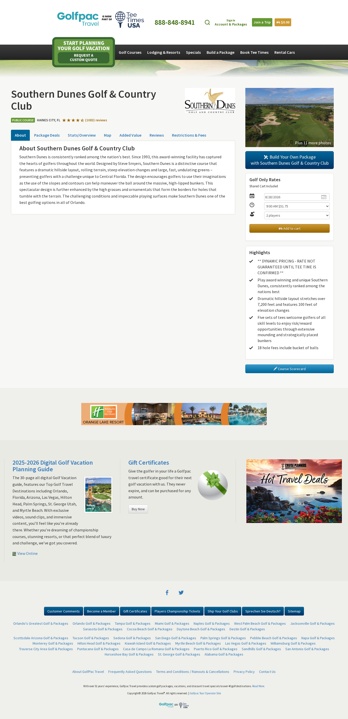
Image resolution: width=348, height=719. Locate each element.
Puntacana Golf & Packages (98, 649)
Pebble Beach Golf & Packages (273, 638)
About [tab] (20, 135)
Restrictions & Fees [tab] (189, 135)
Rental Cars (284, 52)
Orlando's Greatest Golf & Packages (40, 623)
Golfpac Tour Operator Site (205, 693)
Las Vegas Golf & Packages (245, 643)
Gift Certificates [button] (135, 611)
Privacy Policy (244, 671)
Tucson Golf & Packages (91, 638)
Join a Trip (262, 22)
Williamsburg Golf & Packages (293, 643)
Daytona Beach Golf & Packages (201, 629)
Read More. (258, 686)
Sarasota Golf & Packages (103, 629)
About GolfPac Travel (88, 671)
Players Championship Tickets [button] (177, 611)
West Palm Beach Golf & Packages (260, 623)
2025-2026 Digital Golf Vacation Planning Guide (52, 466)
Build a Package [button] (220, 52)
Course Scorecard (291, 369)
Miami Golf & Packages (172, 623)
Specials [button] (193, 52)
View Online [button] (27, 553)
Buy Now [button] (138, 509)
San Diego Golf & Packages (175, 638)
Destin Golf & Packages (247, 629)
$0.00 (284, 22)
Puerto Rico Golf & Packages (215, 649)
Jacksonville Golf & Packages (312, 623)
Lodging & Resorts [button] (163, 52)
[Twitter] (181, 592)
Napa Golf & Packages (318, 638)
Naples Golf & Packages (212, 623)
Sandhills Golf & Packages (261, 649)
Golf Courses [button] (130, 52)
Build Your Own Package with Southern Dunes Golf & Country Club (290, 160)
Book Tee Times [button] (254, 52)
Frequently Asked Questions (130, 671)
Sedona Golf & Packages (132, 638)
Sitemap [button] (294, 611)
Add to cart (291, 228)
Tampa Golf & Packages (133, 623)
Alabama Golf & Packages (224, 654)
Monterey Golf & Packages (53, 643)
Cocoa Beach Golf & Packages (149, 629)
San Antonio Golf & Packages (307, 649)
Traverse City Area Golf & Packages (46, 649)
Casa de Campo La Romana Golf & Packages (156, 649)
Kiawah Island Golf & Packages (148, 643)
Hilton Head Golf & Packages (99, 643)
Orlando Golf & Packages (92, 623)
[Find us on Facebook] (167, 592)
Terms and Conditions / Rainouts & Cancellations (192, 671)
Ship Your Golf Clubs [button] (223, 611)
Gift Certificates (148, 462)
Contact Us (267, 671)
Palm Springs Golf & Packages (223, 638)
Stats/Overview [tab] (82, 135)
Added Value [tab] (130, 135)
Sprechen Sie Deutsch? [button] (262, 611)
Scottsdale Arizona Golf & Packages (41, 638)
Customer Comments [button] (63, 611)
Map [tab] (107, 135)
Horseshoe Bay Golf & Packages (129, 654)
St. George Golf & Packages (179, 654)
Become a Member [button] (101, 611)
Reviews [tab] (157, 135)
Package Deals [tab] (47, 135)
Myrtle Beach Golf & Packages (198, 643)
